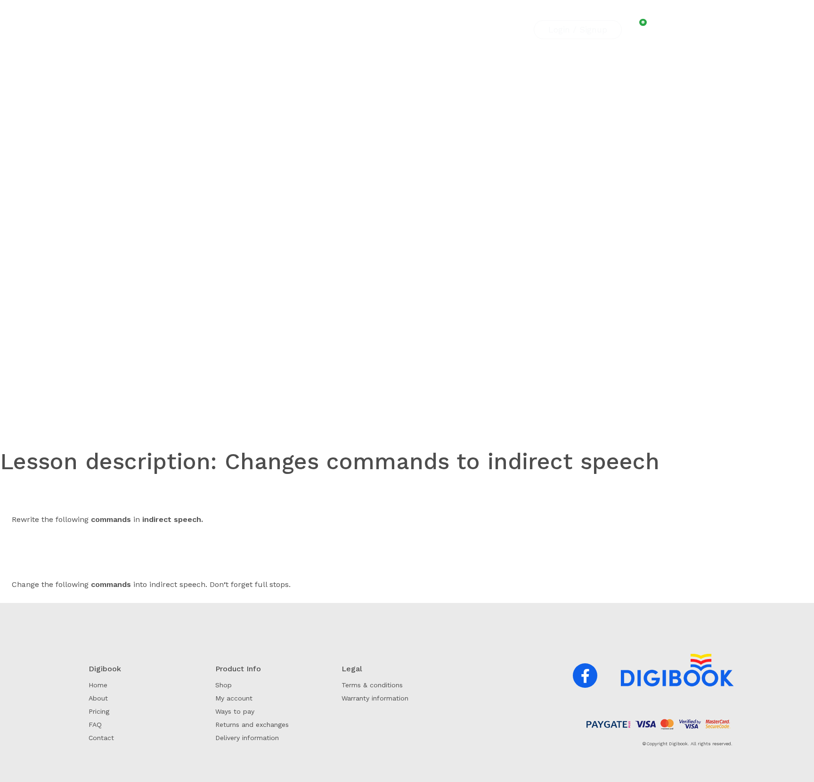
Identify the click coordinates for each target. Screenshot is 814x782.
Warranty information (375, 698)
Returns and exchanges (252, 724)
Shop (383, 29)
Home (98, 685)
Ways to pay (234, 711)
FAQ (359, 29)
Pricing (332, 29)
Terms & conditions (372, 685)
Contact (414, 29)
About (301, 29)
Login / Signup (577, 29)
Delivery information (247, 737)
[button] (585, 675)
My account (233, 698)
